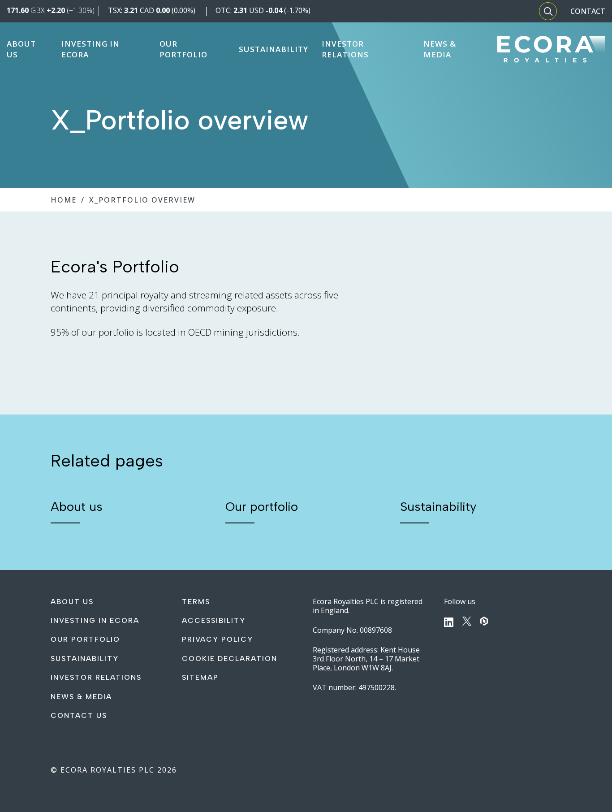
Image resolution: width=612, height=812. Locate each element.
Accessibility (214, 620)
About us (77, 506)
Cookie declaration (229, 658)
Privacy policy (217, 639)
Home (64, 200)
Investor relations (96, 677)
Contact (587, 11)
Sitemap (200, 677)
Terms (196, 601)
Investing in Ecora (95, 620)
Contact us (79, 715)
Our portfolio (261, 506)
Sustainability (438, 506)
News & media (81, 696)
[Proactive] (484, 621)
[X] (466, 621)
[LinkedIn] (448, 622)
